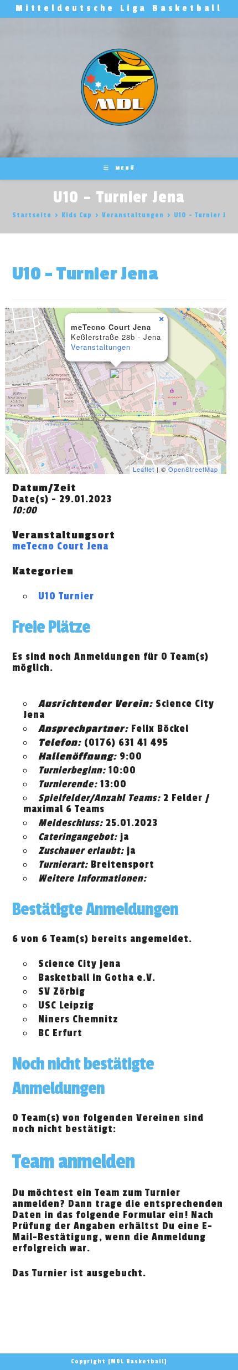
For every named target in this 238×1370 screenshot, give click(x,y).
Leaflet (143, 469)
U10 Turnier (66, 596)
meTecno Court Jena (60, 546)
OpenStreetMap (193, 469)
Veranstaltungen (101, 347)
